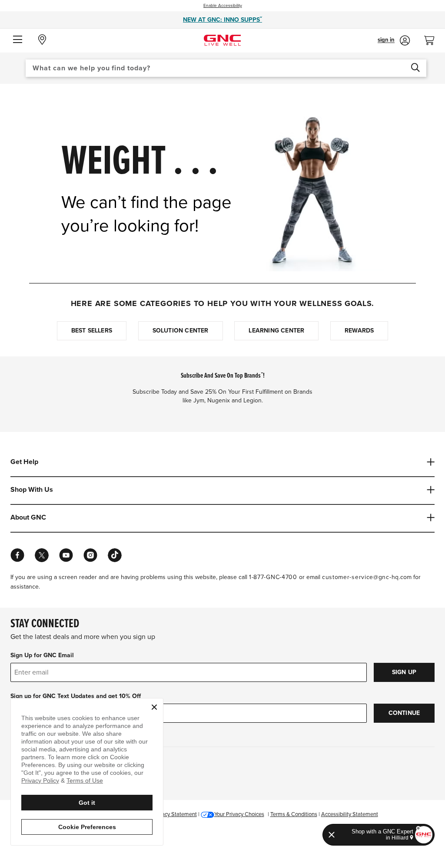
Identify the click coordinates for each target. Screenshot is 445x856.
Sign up (404, 672)
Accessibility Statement (349, 814)
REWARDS (359, 330)
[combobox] (226, 68)
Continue (404, 713)
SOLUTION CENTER (181, 330)
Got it (87, 802)
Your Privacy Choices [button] (239, 814)
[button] (17, 40)
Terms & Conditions (293, 814)
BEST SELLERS (91, 330)
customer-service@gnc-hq (360, 577)
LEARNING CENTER (276, 330)
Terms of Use (84, 780)
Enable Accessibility (222, 5)
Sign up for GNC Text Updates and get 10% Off (75, 696)
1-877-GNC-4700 (273, 577)
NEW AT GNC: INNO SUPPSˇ (222, 19)
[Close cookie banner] (154, 707)
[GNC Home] (222, 39)
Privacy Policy (40, 780)
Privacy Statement (175, 814)
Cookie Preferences (87, 826)
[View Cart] (433, 38)
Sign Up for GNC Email (42, 655)
